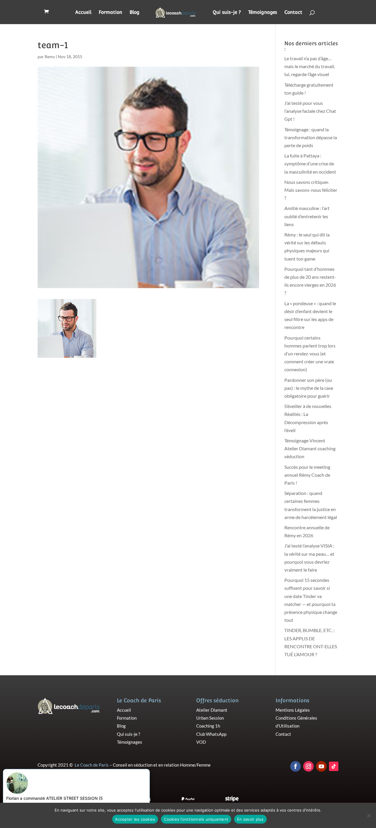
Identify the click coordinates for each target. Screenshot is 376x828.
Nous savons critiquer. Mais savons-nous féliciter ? (310, 190)
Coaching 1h (208, 725)
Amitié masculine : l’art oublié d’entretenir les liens (307, 216)
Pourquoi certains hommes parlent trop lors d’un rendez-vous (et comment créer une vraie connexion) (309, 353)
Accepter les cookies (135, 819)
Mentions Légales (293, 710)
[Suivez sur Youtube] (321, 766)
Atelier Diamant (211, 710)
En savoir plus (250, 819)
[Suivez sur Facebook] (295, 766)
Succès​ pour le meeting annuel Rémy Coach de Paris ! (307, 475)
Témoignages (262, 12)
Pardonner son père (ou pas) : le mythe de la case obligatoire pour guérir (308, 388)
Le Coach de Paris (92, 764)
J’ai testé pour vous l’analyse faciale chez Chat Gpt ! (310, 111)
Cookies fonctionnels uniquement (196, 819)
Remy (50, 56)
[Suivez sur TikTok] (333, 766)
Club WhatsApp (211, 734)
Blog (135, 12)
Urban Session (210, 717)
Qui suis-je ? (227, 12)
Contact (293, 12)
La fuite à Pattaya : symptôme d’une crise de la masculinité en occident (310, 163)
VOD (201, 742)
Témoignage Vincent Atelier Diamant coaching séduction (309, 448)
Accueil (83, 12)
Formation (110, 12)
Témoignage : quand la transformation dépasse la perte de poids (310, 137)
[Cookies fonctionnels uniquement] (369, 815)
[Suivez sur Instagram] (308, 766)
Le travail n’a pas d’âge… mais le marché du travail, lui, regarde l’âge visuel (309, 66)
